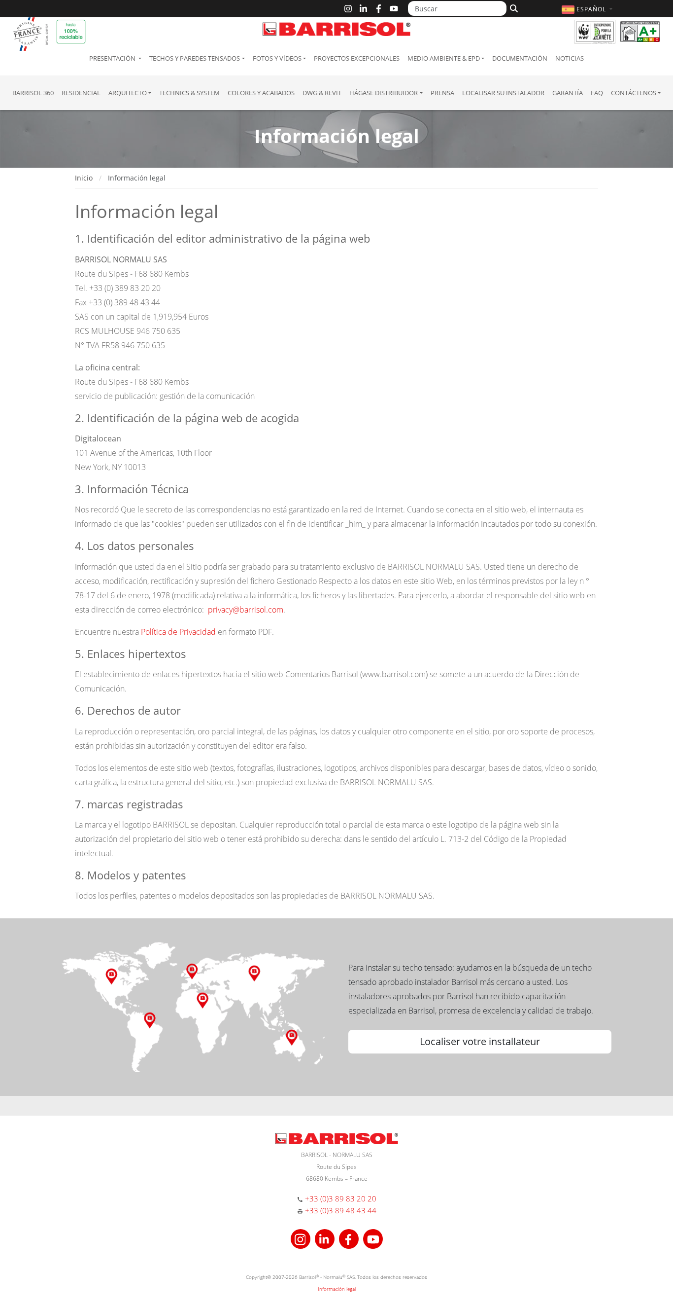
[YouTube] (394, 8)
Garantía (567, 92)
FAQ (597, 92)
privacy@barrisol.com (245, 609)
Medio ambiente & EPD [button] (443, 58)
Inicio (84, 177)
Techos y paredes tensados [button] (194, 58)
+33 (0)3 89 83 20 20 (340, 1198)
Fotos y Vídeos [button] (277, 58)
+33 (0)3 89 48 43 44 (340, 1210)
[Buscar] (512, 7)
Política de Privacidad (178, 631)
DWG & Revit (322, 92)
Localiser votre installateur (480, 1041)
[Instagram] (348, 8)
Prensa (442, 92)
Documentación (519, 58)
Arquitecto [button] (127, 92)
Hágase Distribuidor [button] (383, 92)
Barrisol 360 (33, 92)
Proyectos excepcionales (357, 58)
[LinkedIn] (363, 8)
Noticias (569, 58)
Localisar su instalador (503, 92)
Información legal (337, 1288)
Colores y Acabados (261, 92)
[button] (588, 9)
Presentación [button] (113, 58)
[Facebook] (378, 8)
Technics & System (189, 92)
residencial (81, 92)
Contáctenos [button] (633, 92)
